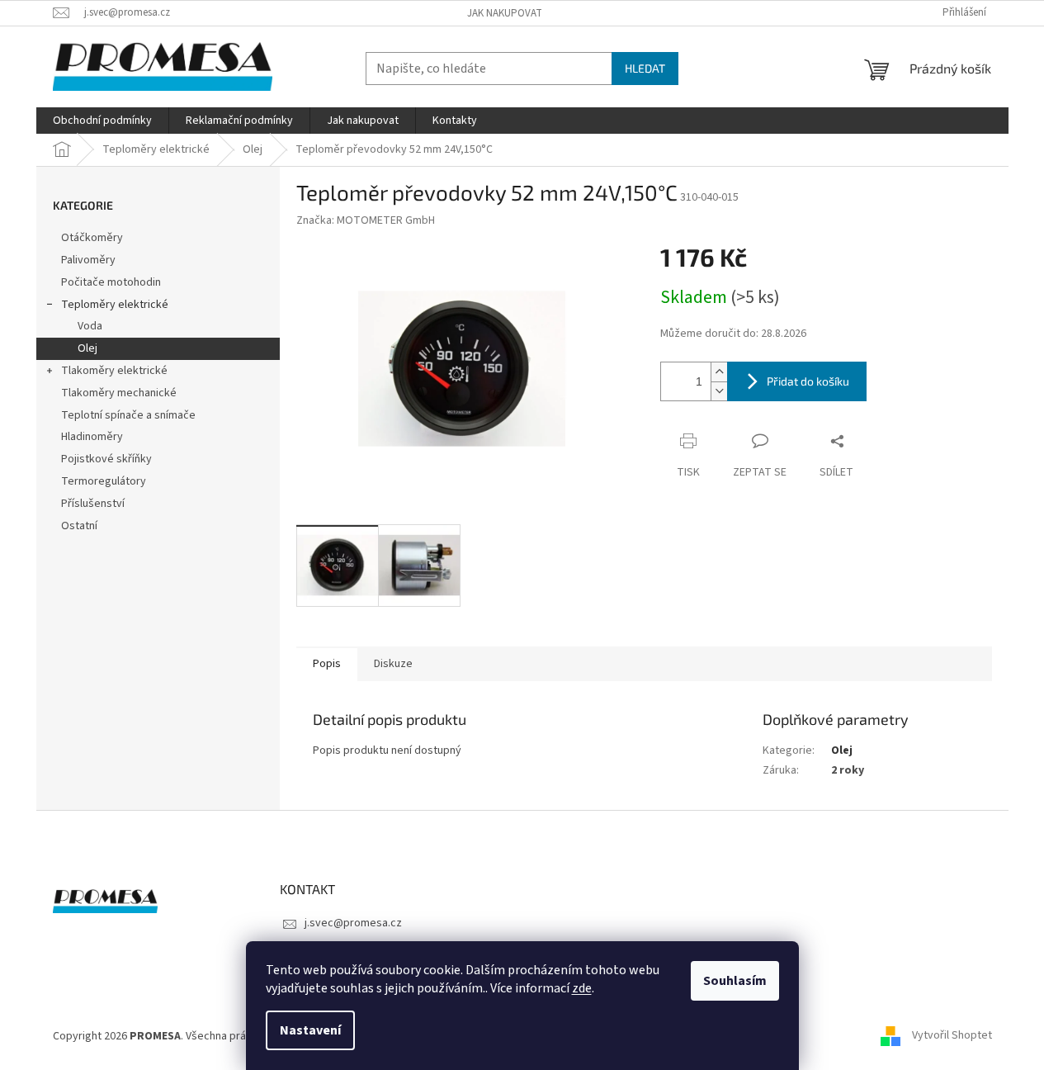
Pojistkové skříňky (106, 459)
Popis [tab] (327, 664)
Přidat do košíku (808, 381)
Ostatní (79, 526)
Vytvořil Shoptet (952, 1036)
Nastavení (310, 1030)
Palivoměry (88, 260)
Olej (87, 348)
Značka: (365, 220)
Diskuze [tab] (393, 664)
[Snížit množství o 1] (719, 390)
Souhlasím (735, 981)
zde (582, 988)
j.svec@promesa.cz (353, 923)
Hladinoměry (92, 436)
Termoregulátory (103, 481)
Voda (90, 326)
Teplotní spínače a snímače (128, 415)
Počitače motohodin (111, 282)
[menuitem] (102, 120)
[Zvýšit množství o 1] (719, 371)
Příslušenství (93, 503)
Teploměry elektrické (114, 304)
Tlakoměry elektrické (114, 370)
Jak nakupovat (504, 13)
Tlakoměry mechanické (119, 393)
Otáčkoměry (92, 238)
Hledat (645, 68)
